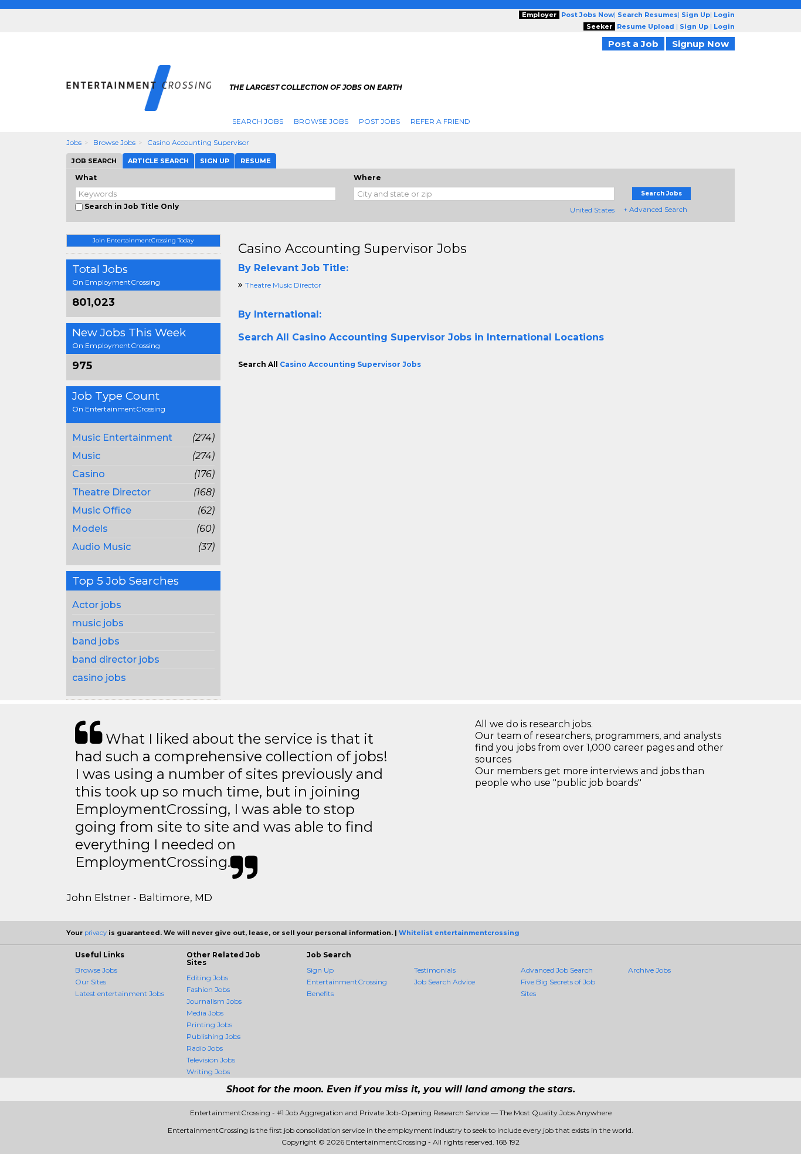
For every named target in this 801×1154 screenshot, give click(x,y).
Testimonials (435, 970)
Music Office (101, 510)
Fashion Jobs (208, 989)
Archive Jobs (649, 970)
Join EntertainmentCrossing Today (143, 240)
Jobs (74, 142)
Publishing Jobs (213, 1036)
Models (90, 528)
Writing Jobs (208, 1071)
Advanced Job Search (557, 970)
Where (367, 177)
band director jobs (115, 659)
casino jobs (99, 677)
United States (592, 209)
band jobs (96, 641)
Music (86, 455)
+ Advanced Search (655, 209)
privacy (95, 933)
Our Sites (90, 981)
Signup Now (700, 43)
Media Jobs (204, 1012)
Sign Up (320, 970)
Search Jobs (257, 121)
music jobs (98, 623)
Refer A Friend (440, 121)
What (86, 177)
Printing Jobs (209, 1024)
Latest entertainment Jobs (119, 993)
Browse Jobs (321, 121)
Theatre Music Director (283, 285)
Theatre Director (111, 492)
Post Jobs (379, 121)
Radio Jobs (204, 1048)
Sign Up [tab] (214, 161)
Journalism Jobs (214, 1001)
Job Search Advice (444, 981)
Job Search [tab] (94, 161)
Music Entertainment (122, 437)
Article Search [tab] (158, 161)
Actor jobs (96, 604)
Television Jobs (210, 1059)
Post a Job (633, 43)
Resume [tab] (255, 161)
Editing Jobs (207, 977)
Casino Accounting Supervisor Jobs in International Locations (448, 337)
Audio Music (101, 546)
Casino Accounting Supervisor (198, 142)
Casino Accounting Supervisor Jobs (352, 249)
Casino (88, 474)
